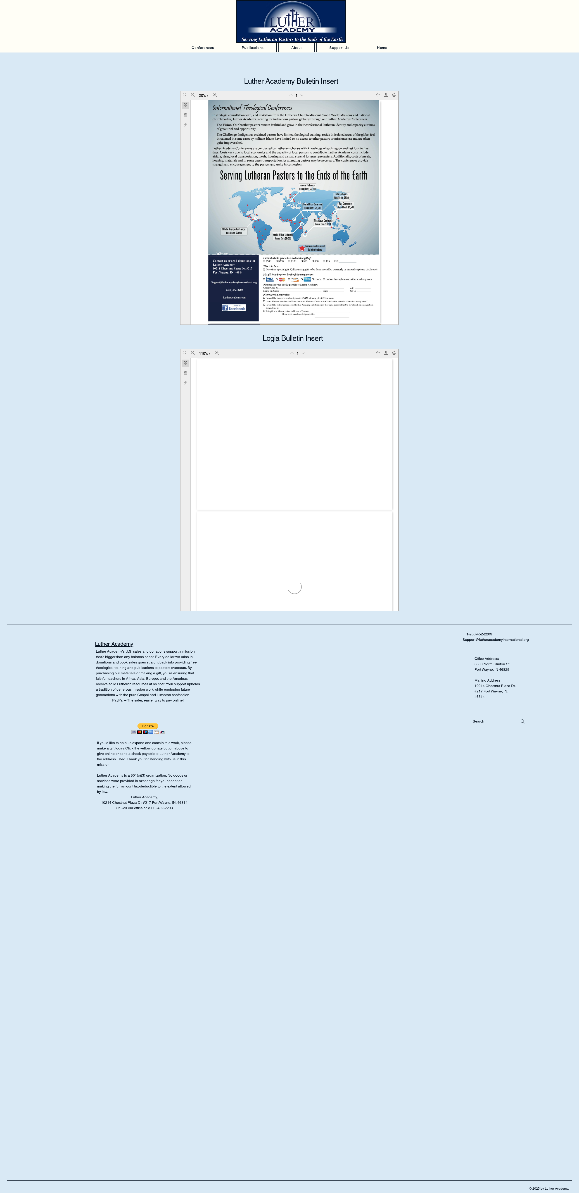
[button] (148, 728)
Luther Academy (114, 644)
